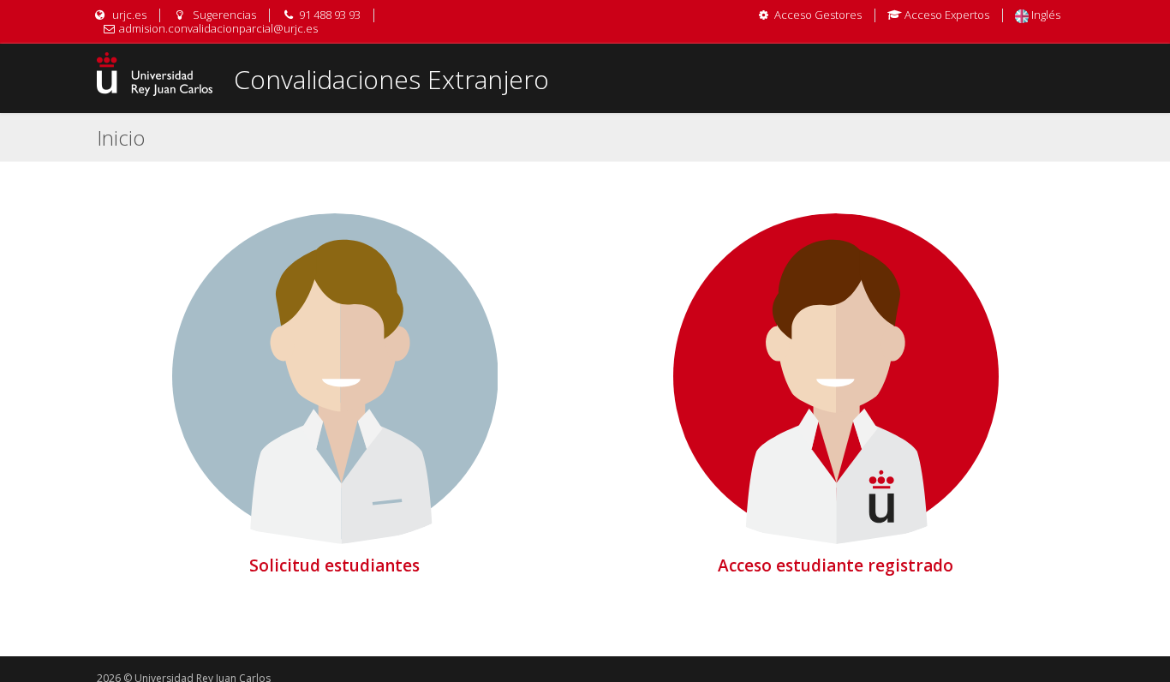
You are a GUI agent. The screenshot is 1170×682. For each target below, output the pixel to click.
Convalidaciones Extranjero (391, 79)
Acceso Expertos (946, 14)
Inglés (1044, 14)
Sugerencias (222, 14)
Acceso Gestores (818, 14)
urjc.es (128, 14)
